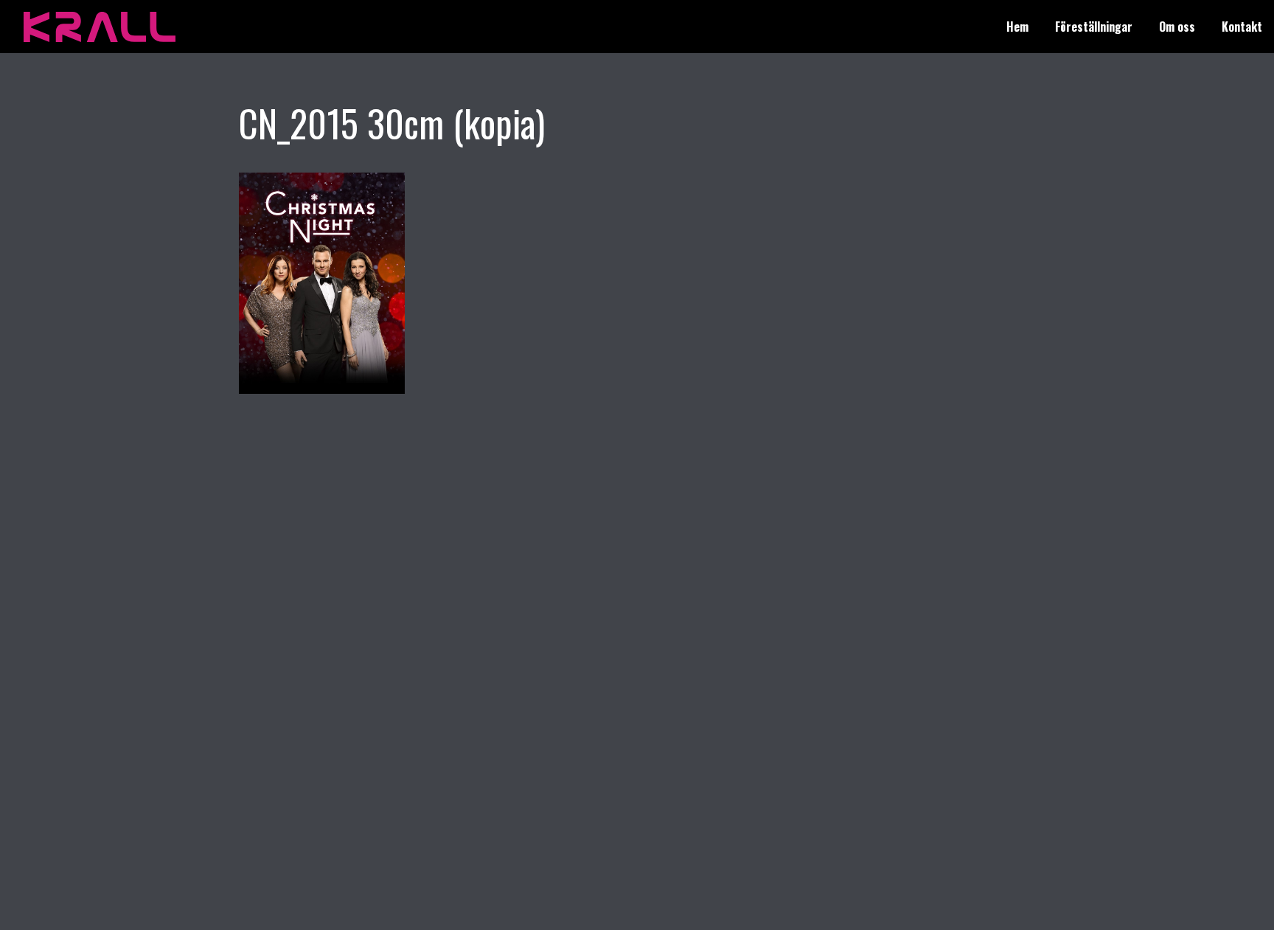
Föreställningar (1093, 26)
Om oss (1177, 26)
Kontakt (1242, 26)
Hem (1017, 26)
